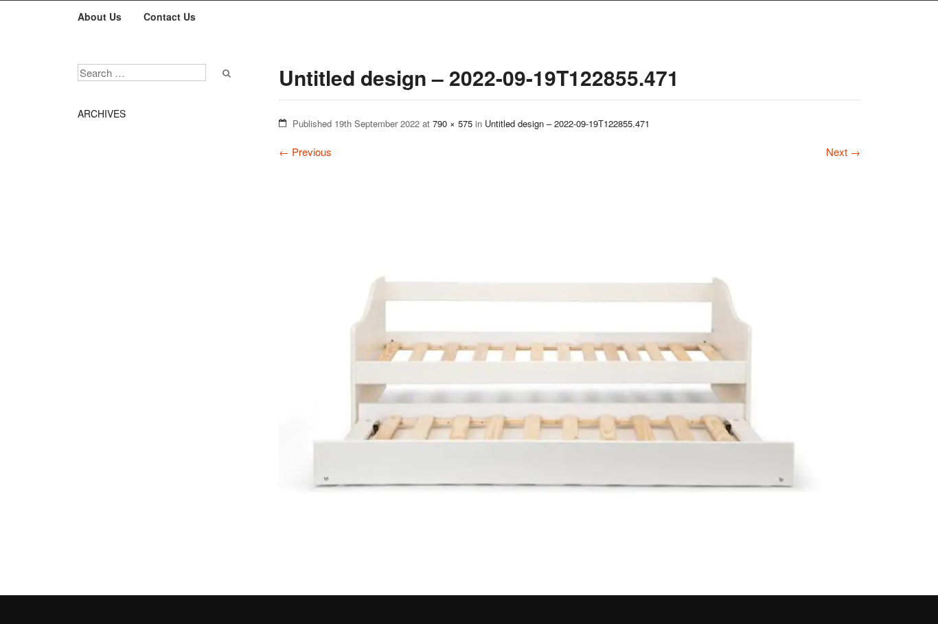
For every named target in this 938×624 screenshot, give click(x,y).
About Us (100, 16)
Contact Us (170, 16)
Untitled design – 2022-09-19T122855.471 (567, 123)
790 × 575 (452, 123)
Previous (305, 151)
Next (843, 151)
